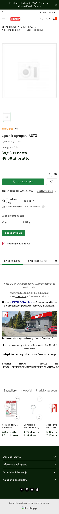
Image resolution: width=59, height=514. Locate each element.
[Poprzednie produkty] (7, 406)
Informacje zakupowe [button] (15, 464)
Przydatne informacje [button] (15, 472)
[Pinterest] (37, 490)
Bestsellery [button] (10, 390)
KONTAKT (20, 296)
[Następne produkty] (51, 406)
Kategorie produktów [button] (15, 480)
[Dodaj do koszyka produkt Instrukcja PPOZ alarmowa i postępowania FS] (16, 417)
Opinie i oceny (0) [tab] (37, 261)
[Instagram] (27, 490)
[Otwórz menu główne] (3, 19)
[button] (10, 129)
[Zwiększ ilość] (49, 174)
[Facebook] (22, 490)
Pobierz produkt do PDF (18, 243)
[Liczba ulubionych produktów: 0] (48, 19)
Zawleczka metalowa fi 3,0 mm (32, 426)
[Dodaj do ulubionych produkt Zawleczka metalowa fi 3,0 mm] (40, 399)
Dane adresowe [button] (12, 457)
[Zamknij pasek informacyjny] (56, 4)
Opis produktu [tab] (12, 261)
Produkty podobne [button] (47, 390)
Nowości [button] (26, 390)
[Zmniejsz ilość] (4, 174)
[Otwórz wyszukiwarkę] (42, 19)
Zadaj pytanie (13, 232)
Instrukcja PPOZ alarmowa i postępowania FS (10, 426)
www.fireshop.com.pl (44, 354)
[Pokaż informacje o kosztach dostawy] (43, 206)
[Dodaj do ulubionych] (51, 182)
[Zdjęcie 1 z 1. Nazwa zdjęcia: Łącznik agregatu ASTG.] (7, 117)
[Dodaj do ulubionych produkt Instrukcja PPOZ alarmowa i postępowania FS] (17, 399)
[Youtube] (32, 490)
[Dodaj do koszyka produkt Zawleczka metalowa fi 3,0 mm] (39, 417)
